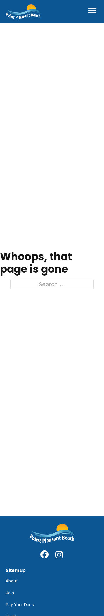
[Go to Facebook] (44, 554)
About (11, 580)
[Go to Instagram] (59, 554)
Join (10, 592)
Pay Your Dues (20, 604)
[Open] (92, 11)
